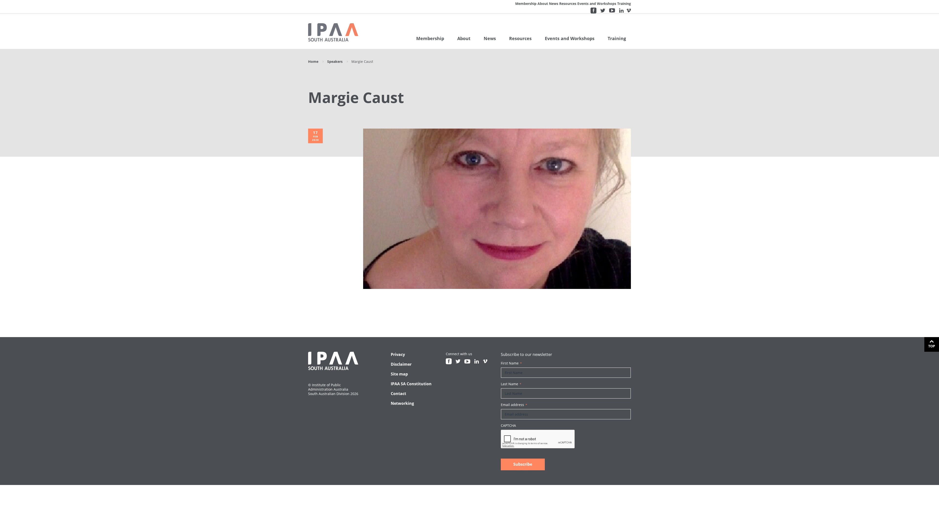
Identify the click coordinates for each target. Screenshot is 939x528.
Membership (526, 3)
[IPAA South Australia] (333, 32)
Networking (402, 403)
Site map (399, 374)
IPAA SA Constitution (411, 383)
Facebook (593, 10)
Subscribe (522, 464)
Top (931, 346)
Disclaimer (401, 364)
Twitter (603, 10)
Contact (398, 393)
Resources (567, 3)
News (553, 3)
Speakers (335, 61)
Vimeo (628, 10)
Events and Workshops (596, 3)
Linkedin (621, 10)
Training (624, 3)
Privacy (398, 354)
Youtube (612, 10)
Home (313, 61)
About (542, 3)
